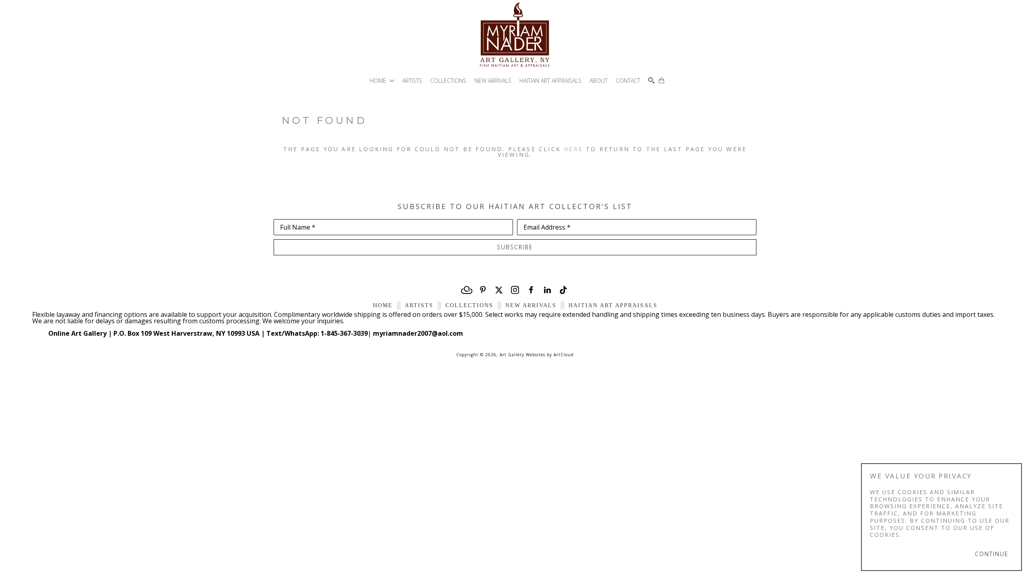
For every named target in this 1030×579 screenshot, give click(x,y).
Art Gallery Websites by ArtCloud (537, 354)
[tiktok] (563, 290)
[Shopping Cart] (661, 80)
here (573, 149)
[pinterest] (483, 290)
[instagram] (515, 290)
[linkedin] (547, 290)
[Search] (651, 80)
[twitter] (499, 290)
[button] (382, 80)
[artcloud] (467, 290)
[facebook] (531, 290)
